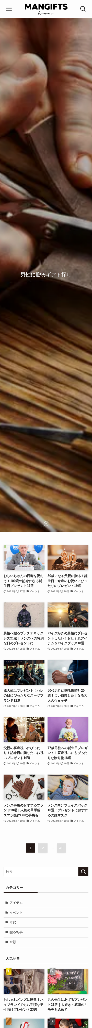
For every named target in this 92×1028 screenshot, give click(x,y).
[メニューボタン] (9, 9)
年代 (12, 922)
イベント (16, 913)
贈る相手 (16, 932)
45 (61, 848)
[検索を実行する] (83, 871)
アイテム (16, 903)
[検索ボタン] (83, 9)
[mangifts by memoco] (46, 9)
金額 (12, 942)
